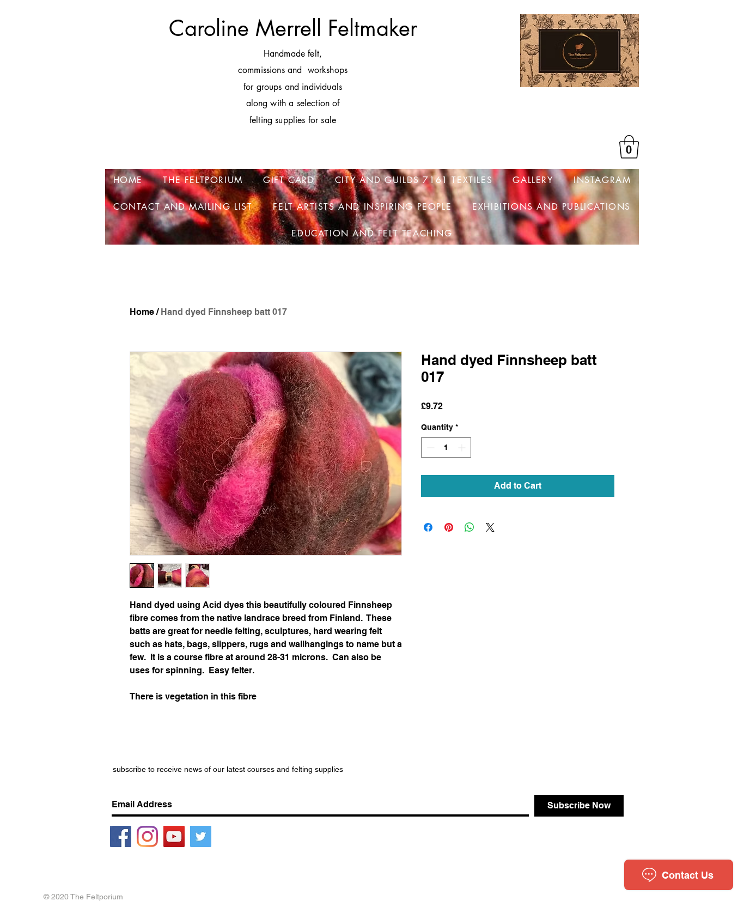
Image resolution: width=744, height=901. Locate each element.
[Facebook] (120, 836)
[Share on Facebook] (428, 527)
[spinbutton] (446, 447)
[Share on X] (490, 527)
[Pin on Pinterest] (448, 527)
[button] (629, 147)
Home (142, 312)
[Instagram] (147, 836)
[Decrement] (429, 447)
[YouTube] (174, 836)
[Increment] (462, 447)
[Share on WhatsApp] (469, 527)
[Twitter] (200, 836)
